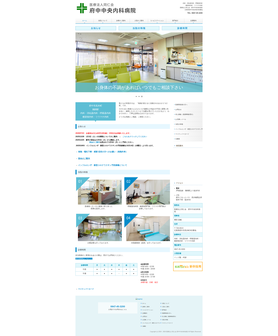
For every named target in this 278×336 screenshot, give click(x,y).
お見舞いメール (180, 119)
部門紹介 (175, 20)
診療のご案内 (120, 20)
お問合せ (178, 109)
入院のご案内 (139, 20)
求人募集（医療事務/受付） (184, 114)
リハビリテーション (157, 20)
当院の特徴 (179, 124)
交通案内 (193, 20)
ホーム (84, 20)
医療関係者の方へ (181, 104)
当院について (102, 20)
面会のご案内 (94, 142)
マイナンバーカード (86, 289)
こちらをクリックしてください (135, 136)
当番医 (177, 139)
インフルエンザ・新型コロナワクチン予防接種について (102, 165)
